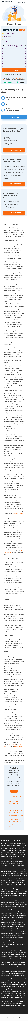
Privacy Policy (18, 78)
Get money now (14, 117)
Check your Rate (22, 2)
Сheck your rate (14, 150)
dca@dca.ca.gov (18, 746)
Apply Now (14, 791)
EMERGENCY (8, 2)
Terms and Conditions (18, 513)
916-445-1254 (12, 744)
